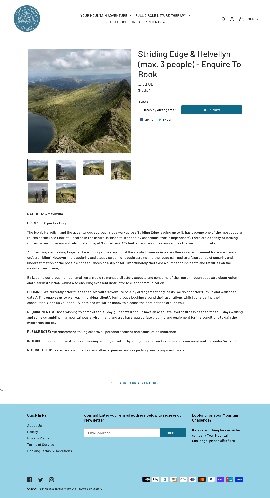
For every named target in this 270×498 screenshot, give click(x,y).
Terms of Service (40, 444)
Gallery (32, 432)
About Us (34, 425)
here (85, 302)
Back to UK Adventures (137, 383)
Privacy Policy (38, 438)
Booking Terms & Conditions (49, 451)
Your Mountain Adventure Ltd (57, 488)
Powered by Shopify (89, 488)
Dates (143, 102)
